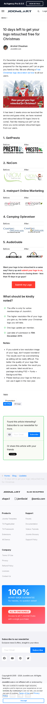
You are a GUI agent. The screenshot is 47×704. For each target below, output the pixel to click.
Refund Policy (7, 566)
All (7, 404)
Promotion (10, 400)
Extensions (6, 534)
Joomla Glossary (32, 534)
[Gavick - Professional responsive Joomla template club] (35, 491)
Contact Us (6, 576)
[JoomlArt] (19, 11)
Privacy (5, 560)
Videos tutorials (32, 529)
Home (7, 476)
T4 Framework (8, 529)
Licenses (5, 571)
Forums (28, 519)
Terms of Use (24, 693)
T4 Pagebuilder (8, 524)
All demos (6, 540)
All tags (17, 404)
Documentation (32, 524)
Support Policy (31, 540)
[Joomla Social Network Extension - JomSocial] (21, 498)
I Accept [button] (23, 701)
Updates (23, 476)
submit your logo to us (31, 270)
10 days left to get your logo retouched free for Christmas (21, 34)
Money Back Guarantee (22, 594)
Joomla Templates (9, 519)
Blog (14, 476)
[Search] (38, 11)
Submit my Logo (23, 284)
